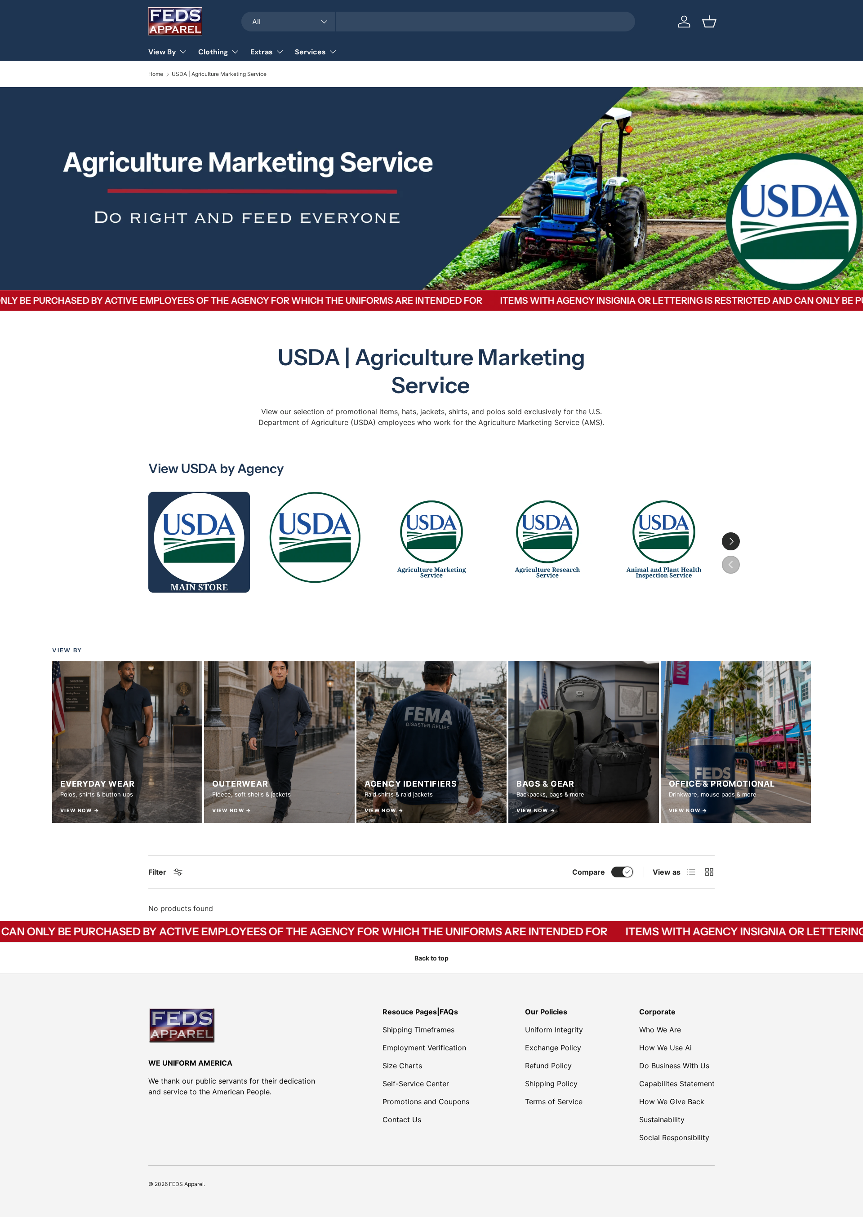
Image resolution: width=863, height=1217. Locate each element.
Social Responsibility (674, 1137)
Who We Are (660, 1029)
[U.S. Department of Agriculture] (199, 542)
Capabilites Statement (677, 1083)
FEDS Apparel (186, 1184)
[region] (431, 742)
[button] (709, 21)
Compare (588, 871)
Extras (261, 52)
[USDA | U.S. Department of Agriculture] (315, 542)
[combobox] (438, 21)
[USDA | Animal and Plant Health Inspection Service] (664, 542)
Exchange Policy (553, 1047)
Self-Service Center (416, 1083)
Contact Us (402, 1119)
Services (310, 52)
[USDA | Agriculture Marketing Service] (431, 542)
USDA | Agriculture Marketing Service (219, 74)
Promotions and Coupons (426, 1101)
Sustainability (662, 1119)
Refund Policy (548, 1065)
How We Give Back (671, 1101)
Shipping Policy (551, 1083)
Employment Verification (424, 1047)
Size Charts (402, 1065)
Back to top (431, 958)
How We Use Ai (665, 1047)
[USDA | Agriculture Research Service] (547, 542)
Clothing (213, 52)
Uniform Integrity (554, 1029)
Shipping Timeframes (418, 1029)
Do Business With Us (674, 1065)
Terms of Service (554, 1101)
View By (162, 52)
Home (155, 74)
